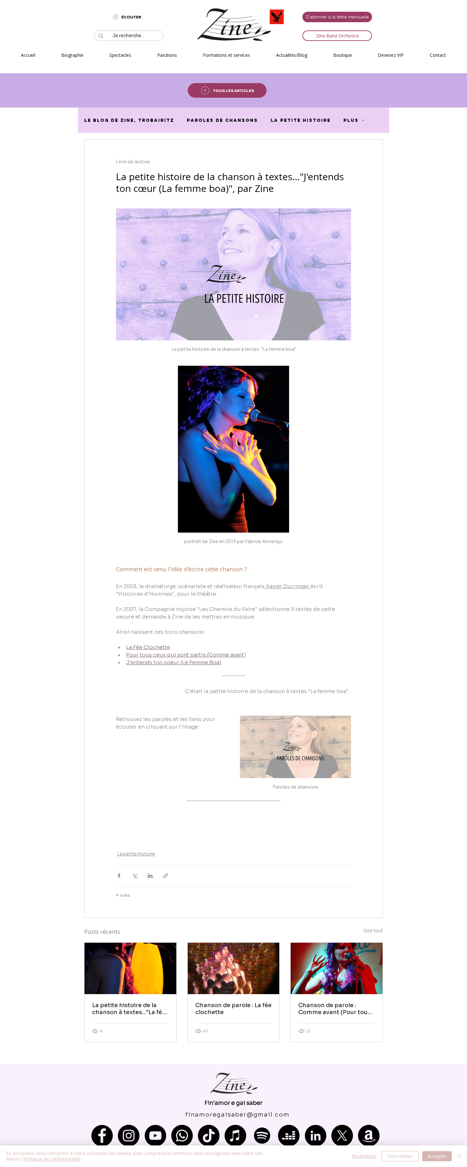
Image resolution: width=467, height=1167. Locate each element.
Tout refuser (400, 1156)
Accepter (437, 1156)
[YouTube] (155, 1135)
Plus (351, 120)
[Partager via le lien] (166, 876)
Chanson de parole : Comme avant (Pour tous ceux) (334, 1009)
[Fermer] (459, 1156)
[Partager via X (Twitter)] (135, 876)
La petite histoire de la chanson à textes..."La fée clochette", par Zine (129, 1009)
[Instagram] (128, 1135)
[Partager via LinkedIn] (150, 876)
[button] (121, 55)
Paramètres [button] (364, 1156)
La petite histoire (301, 120)
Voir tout (373, 931)
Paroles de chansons (222, 120)
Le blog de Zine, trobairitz (129, 120)
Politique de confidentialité (52, 1159)
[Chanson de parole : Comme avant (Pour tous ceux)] (336, 968)
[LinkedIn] (315, 1135)
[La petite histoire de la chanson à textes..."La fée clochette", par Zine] (130, 968)
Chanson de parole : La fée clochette (233, 1009)
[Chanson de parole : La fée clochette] (234, 968)
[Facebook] (102, 1135)
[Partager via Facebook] (119, 876)
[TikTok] (209, 1135)
